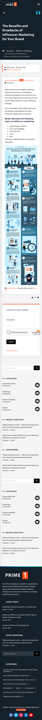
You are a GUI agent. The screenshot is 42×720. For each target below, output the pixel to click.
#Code (19, 688)
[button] (37, 12)
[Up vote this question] (32, 297)
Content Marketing (8, 400)
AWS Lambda (8, 688)
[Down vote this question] (38, 297)
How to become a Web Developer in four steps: (19, 680)
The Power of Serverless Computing (15, 684)
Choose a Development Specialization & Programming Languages (20, 670)
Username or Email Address (17, 310)
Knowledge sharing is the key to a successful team (19, 607)
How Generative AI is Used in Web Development (19, 692)
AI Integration (30, 688)
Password (10, 320)
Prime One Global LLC (16, 707)
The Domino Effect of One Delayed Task (15, 625)
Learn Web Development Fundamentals (17, 675)
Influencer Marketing (24, 51)
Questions (10, 51)
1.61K (21, 80)
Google (4, 408)
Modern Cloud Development (13, 696)
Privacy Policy (21, 710)
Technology (6, 392)
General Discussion (8, 383)
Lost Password (11, 350)
